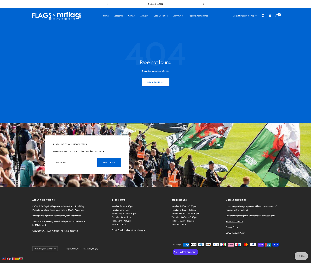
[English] (9, 258)
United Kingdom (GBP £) (243, 16)
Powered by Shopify (90, 249)
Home (106, 15)
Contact (131, 15)
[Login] (270, 15)
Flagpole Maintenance (198, 15)
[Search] (263, 15)
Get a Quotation (161, 15)
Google (121, 230)
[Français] (13, 258)
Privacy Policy (232, 227)
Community (178, 15)
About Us (144, 15)
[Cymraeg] (21, 258)
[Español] (17, 258)
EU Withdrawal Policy (235, 233)
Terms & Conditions (234, 221)
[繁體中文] (4, 258)
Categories (118, 15)
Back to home (155, 82)
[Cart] (277, 15)
